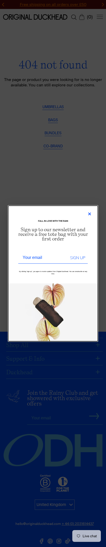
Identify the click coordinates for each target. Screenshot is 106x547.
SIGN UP (77, 258)
